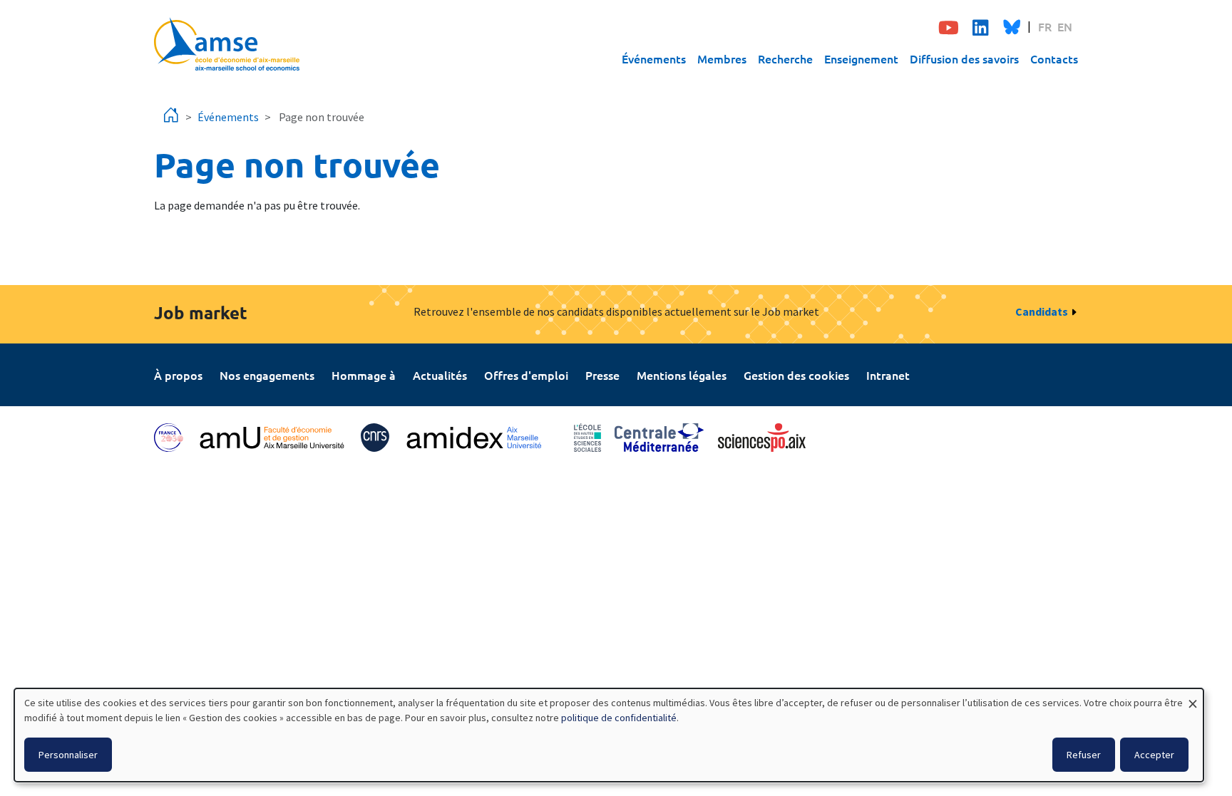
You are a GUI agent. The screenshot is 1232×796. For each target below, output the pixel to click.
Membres (721, 58)
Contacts (1054, 58)
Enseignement (861, 58)
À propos (178, 375)
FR (1045, 26)
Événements (654, 58)
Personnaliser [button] (68, 754)
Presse (602, 375)
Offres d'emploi (526, 375)
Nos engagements (267, 375)
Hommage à (364, 375)
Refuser (1084, 754)
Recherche (785, 58)
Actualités (440, 375)
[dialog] (608, 735)
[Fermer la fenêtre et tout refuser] (1192, 697)
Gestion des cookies (796, 375)
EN (1064, 26)
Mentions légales (682, 375)
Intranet (888, 375)
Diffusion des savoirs (964, 58)
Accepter (1154, 754)
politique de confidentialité (619, 717)
